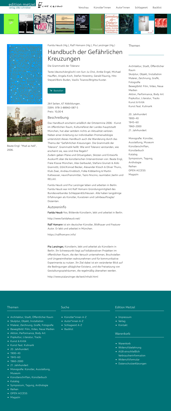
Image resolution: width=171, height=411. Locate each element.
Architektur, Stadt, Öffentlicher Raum (31, 317)
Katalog (133, 154)
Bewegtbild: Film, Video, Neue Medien (32, 329)
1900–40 (134, 118)
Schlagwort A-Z (73, 325)
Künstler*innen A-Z (75, 317)
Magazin (133, 174)
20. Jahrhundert (138, 114)
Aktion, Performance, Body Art (146, 94)
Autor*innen (123, 7)
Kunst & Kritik (136, 102)
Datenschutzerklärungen (132, 363)
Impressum (125, 317)
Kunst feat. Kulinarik (140, 106)
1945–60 (134, 122)
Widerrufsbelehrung (129, 347)
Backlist (157, 7)
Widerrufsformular (128, 359)
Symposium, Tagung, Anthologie (29, 385)
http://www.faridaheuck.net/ (64, 218)
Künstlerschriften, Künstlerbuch (28, 377)
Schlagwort (141, 7)
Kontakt (122, 325)
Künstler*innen (102, 7)
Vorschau (83, 7)
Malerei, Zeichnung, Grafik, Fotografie (31, 325)
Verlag (121, 321)
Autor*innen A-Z (73, 321)
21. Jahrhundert (137, 130)
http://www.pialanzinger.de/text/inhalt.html (73, 276)
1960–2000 (135, 126)
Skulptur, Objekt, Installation (145, 74)
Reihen (133, 166)
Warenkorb (124, 343)
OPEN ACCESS (137, 170)
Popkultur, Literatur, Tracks (144, 98)
